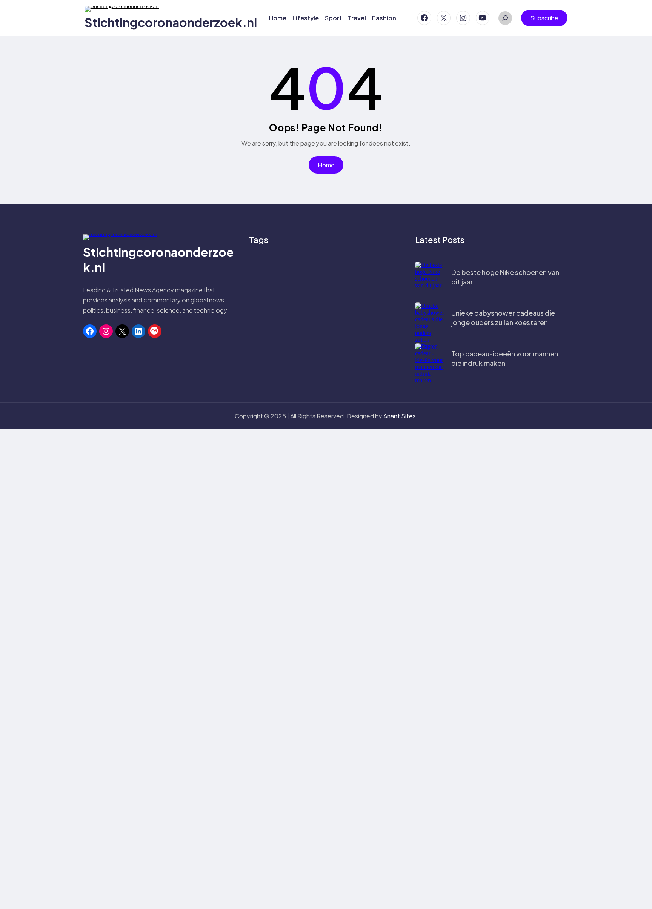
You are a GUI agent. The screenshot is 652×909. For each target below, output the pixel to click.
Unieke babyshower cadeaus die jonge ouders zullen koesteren (503, 318)
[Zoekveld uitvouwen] (505, 18)
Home (326, 165)
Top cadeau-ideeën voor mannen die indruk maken (504, 358)
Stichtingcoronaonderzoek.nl (171, 22)
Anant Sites (399, 416)
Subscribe (544, 18)
